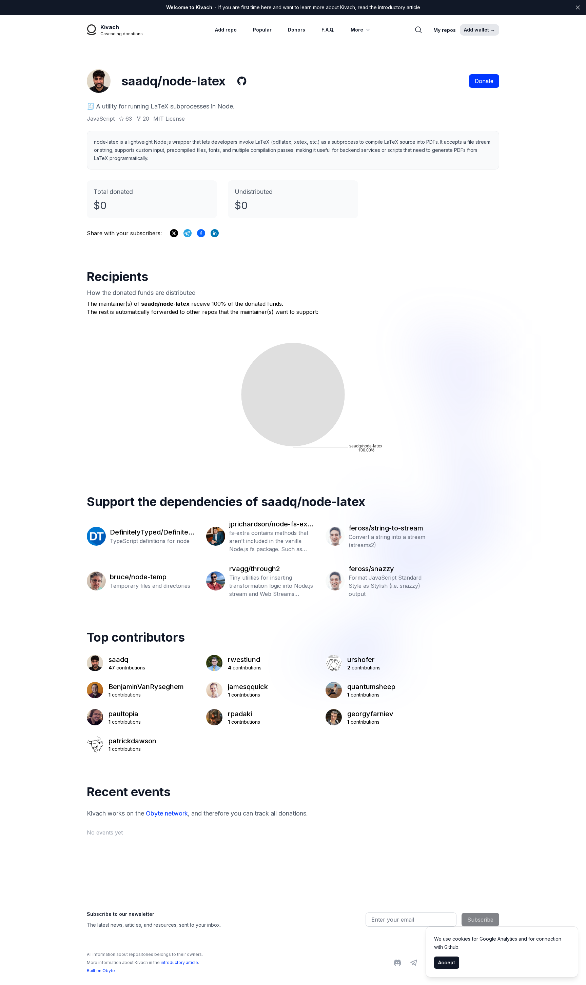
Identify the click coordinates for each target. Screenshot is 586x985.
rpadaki (240, 714)
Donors (296, 30)
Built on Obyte (101, 970)
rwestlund (244, 660)
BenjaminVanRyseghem (146, 687)
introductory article (179, 962)
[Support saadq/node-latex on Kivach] (201, 233)
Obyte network (167, 813)
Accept (446, 962)
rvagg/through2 (254, 569)
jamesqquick (248, 687)
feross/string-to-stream (386, 528)
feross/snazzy (371, 569)
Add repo (226, 30)
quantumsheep (371, 687)
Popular (262, 30)
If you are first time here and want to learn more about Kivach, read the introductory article (293, 7)
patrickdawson (132, 741)
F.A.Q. (327, 30)
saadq (118, 660)
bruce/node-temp (138, 577)
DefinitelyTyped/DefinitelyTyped (152, 532)
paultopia (123, 714)
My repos (444, 30)
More (357, 30)
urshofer (361, 660)
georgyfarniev (370, 714)
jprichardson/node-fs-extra (270, 524)
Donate (484, 81)
